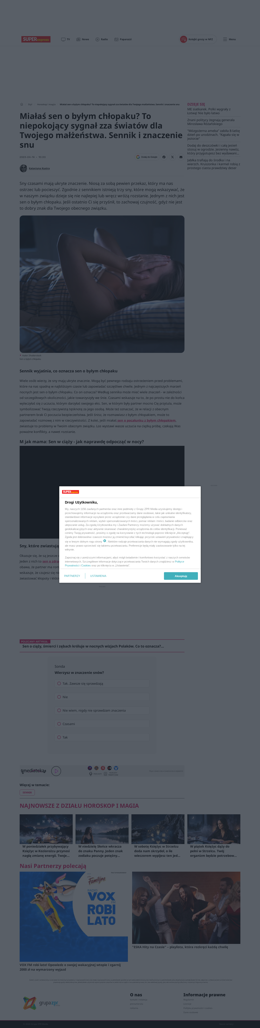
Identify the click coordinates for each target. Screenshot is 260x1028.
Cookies (86, 565)
